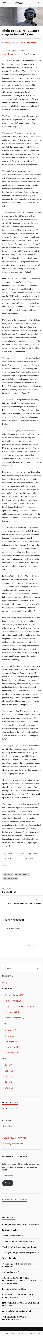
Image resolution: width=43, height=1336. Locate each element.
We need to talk (9, 1258)
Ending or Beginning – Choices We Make (20, 1224)
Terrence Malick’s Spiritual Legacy (18, 1241)
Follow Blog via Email (14, 1156)
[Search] (37, 3)
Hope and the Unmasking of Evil (16, 1311)
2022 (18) (9, 1088)
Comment (31, 945)
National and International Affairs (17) (21, 1006)
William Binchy (10, 878)
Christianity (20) (12, 1052)
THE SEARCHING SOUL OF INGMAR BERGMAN (15, 1318)
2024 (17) (9, 1076)
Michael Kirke (30, 42)
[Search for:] (21, 968)
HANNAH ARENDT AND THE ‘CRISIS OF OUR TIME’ (20, 1304)
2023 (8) (8, 1082)
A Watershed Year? (10, 1272)
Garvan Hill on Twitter (14, 1138)
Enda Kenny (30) (12, 1047)
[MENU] (4, 3)
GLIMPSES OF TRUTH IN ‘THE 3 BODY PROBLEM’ (17, 1295)
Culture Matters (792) (14, 995)
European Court (22, 874)
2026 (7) (8, 1065)
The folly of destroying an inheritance (19, 1247)
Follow (8, 1183)
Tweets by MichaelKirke (12, 1143)
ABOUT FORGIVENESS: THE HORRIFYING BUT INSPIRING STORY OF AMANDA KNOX (21, 1280)
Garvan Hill (22, 3)
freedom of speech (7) (14, 1017)
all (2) (4, 982)
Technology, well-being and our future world (16, 1265)
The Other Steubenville (12, 1235)
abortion (8, 874)
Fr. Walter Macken (10, 1230)
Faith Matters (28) (13, 1001)
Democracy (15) (12, 1012)
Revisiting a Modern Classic (14, 1289)
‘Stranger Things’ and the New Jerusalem (20, 1252)
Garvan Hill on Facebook (14, 1200)
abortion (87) (10, 1030)
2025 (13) (9, 1071)
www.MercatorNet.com (12, 54)
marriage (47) (11, 1041)
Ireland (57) (10, 1036)
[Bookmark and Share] (9, 1108)
